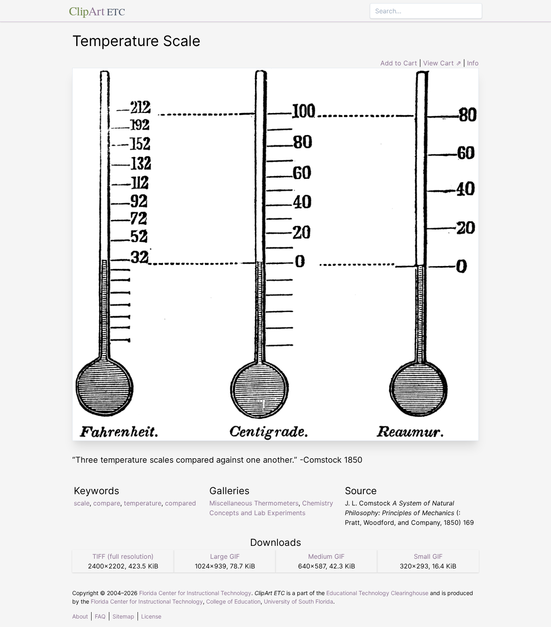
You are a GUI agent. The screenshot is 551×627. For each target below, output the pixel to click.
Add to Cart (398, 63)
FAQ (100, 616)
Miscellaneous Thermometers (253, 503)
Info (473, 63)
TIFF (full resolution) (123, 556)
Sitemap (123, 616)
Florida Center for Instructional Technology (195, 592)
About (80, 616)
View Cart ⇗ (442, 63)
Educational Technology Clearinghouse (377, 592)
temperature (142, 503)
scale (82, 503)
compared (180, 503)
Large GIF (225, 556)
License (151, 616)
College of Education (233, 601)
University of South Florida (298, 601)
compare (106, 503)
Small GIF (428, 556)
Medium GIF (326, 556)
